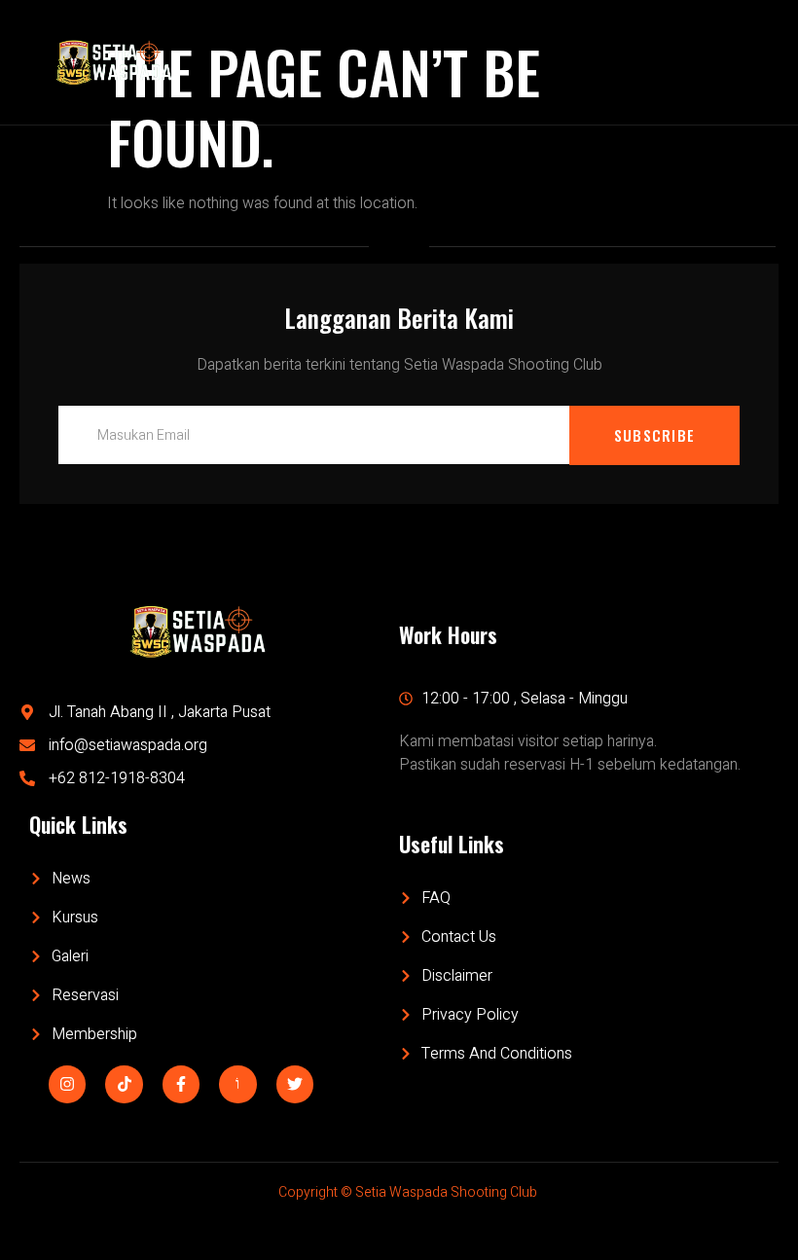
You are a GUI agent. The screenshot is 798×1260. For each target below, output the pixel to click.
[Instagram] (67, 1083)
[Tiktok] (123, 1083)
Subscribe (655, 435)
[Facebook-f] (181, 1083)
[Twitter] (294, 1083)
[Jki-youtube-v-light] (237, 1083)
